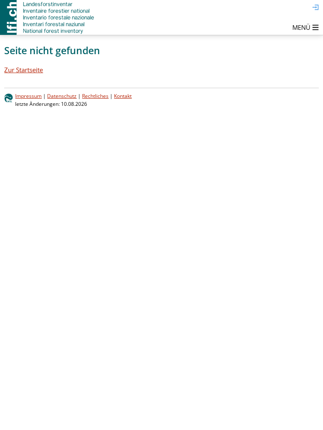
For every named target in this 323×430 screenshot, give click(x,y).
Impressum (28, 96)
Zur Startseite (23, 70)
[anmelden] (315, 8)
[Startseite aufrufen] (47, 17)
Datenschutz (62, 96)
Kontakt (123, 96)
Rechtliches (95, 96)
